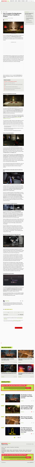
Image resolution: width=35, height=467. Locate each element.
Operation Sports (12, 451)
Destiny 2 (8, 309)
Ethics (5, 447)
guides (10, 309)
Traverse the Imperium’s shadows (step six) (11, 86)
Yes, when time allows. (29, 20)
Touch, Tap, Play (22, 451)
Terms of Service (19, 389)
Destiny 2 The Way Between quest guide (11, 81)
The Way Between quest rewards (10, 89)
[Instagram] (20, 301)
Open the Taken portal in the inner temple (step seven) (13, 88)
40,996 (18, 437)
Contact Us (8, 447)
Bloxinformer (29, 451)
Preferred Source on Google (16, 320)
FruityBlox (25, 451)
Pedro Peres (6, 19)
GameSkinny (8, 451)
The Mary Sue (17, 451)
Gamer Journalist (4, 451)
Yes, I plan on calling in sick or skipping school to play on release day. (29, 19)
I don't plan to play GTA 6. (29, 22)
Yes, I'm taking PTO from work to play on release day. (29, 16)
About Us (3, 447)
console (5, 309)
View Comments (19, 327)
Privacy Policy (23, 389)
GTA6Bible (3, 452)
